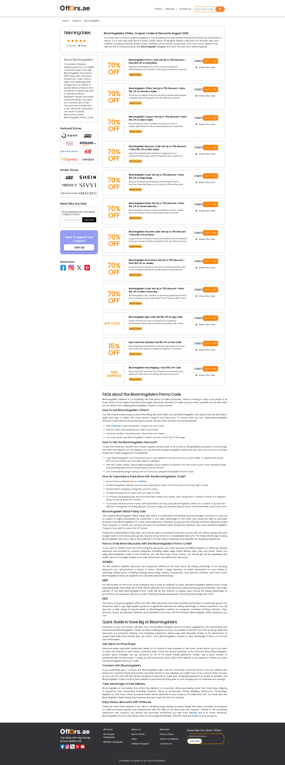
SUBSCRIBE (195, 741)
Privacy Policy (167, 734)
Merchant (165, 729)
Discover (170, 8)
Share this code (207, 67)
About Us (136, 729)
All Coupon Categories (109, 736)
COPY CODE (210, 61)
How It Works (138, 734)
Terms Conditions (169, 738)
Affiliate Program (140, 743)
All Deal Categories (113, 741)
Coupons (76, 20)
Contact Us (185, 8)
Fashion (143, 481)
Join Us (79, 247)
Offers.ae (116, 425)
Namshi (193, 712)
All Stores (108, 729)
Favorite (72, 45)
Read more (135, 74)
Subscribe (89, 219)
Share (83, 45)
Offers (158, 8)
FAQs (134, 738)
